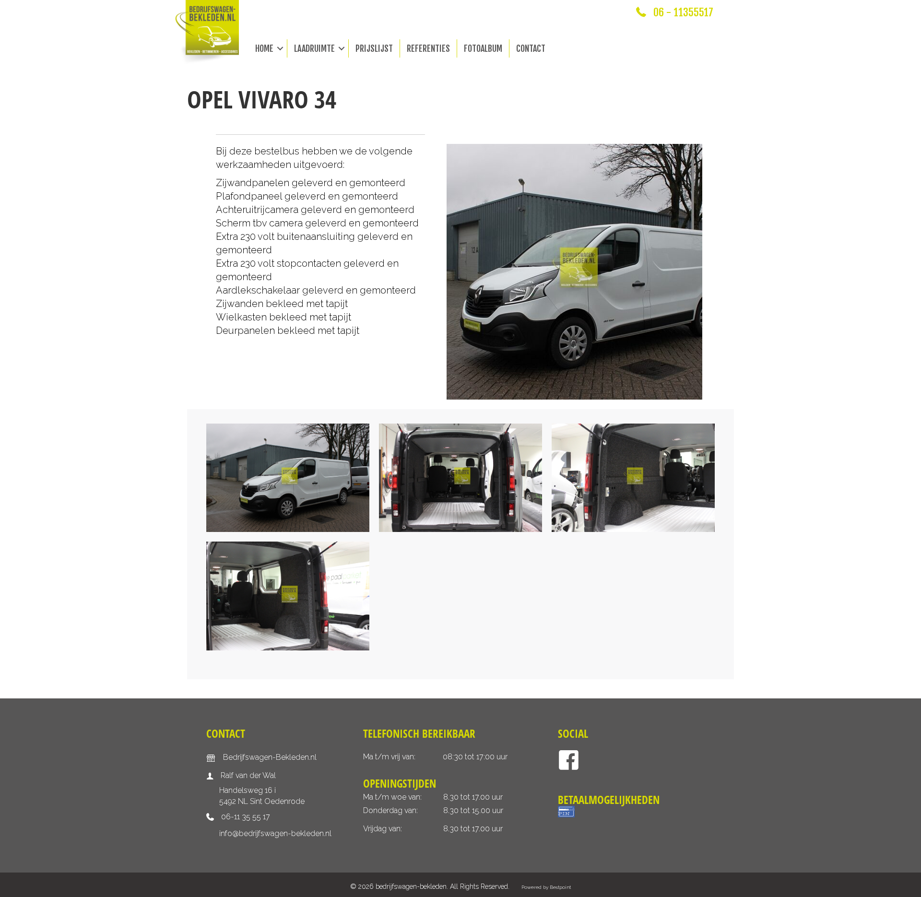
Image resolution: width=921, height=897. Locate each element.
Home (264, 48)
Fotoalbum (483, 48)
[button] (280, 48)
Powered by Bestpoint (546, 887)
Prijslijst (374, 48)
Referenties (428, 48)
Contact (530, 48)
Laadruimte (314, 48)
